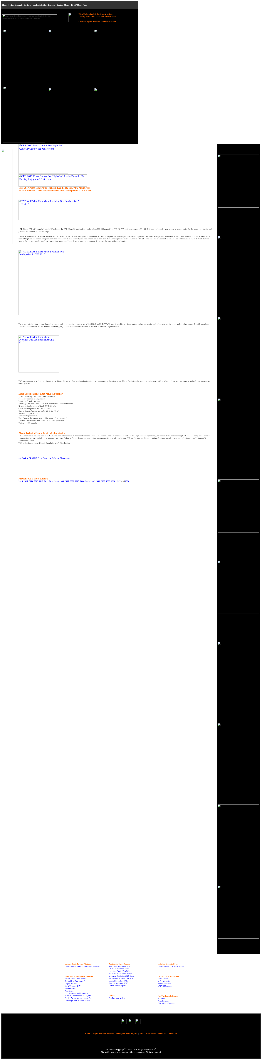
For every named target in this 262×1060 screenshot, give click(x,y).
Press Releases (163, 1001)
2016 (20, 481)
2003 (87, 481)
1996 (127, 481)
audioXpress (163, 979)
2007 (67, 481)
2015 (26, 481)
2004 (82, 481)
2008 (62, 481)
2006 (72, 481)
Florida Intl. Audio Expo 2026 (121, 978)
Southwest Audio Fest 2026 (120, 966)
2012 (41, 481)
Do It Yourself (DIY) (73, 986)
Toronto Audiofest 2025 (118, 983)
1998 (113, 481)
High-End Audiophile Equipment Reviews (82, 966)
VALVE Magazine (165, 986)
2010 (51, 481)
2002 (93, 481)
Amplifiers (69, 991)
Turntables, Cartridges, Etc (76, 981)
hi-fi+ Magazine (164, 981)
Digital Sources (71, 983)
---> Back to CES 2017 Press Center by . (44, 458)
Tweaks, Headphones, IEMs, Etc (78, 996)
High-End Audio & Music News (171, 966)
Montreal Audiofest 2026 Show (121, 976)
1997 (118, 481)
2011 (46, 481)
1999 (108, 481)
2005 (77, 481)
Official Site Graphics (166, 1003)
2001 (98, 481)
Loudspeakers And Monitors (76, 993)
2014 (31, 481)
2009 (56, 481)
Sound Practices (164, 983)
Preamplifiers (70, 988)
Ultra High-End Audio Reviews (77, 1000)
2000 (103, 481)
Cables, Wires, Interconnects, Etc (78, 998)
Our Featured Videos (117, 998)
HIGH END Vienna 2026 (119, 969)
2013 (36, 481)
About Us (161, 998)
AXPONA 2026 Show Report (120, 973)
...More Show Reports (117, 986)
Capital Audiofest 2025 (118, 981)
